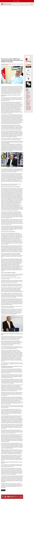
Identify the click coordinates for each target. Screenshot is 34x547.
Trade (22, 64)
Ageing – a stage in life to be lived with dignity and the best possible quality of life (28, 108)
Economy (7, 64)
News (12, 64)
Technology (18, 64)
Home (10, 64)
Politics (15, 64)
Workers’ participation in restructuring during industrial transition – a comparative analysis (28, 97)
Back (3, 490)
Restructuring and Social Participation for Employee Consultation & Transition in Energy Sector (28, 103)
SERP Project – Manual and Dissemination (28, 92)
